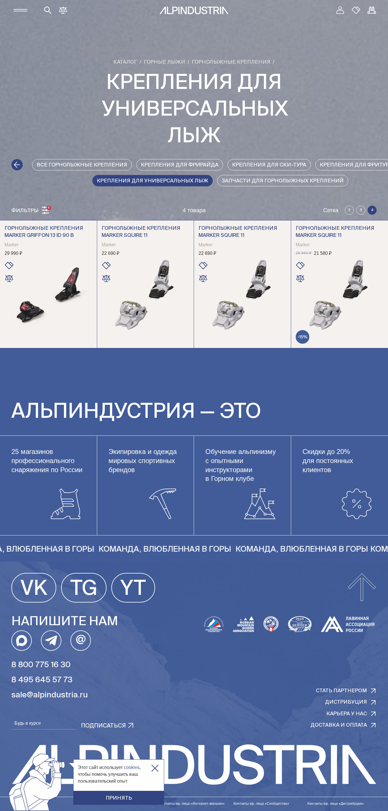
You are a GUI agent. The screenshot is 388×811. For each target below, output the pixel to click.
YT (133, 589)
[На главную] (194, 10)
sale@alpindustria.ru (49, 695)
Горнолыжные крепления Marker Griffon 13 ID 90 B (44, 232)
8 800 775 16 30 (40, 665)
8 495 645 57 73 (41, 680)
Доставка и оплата (338, 725)
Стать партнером (341, 690)
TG (83, 589)
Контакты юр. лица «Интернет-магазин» (192, 804)
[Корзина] (372, 10)
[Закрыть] (154, 768)
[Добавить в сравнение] (9, 278)
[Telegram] (51, 640)
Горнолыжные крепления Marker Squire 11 (141, 232)
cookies (131, 767)
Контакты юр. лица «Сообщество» (261, 804)
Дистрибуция (346, 702)
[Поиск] (48, 10)
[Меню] (20, 10)
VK (33, 589)
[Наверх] (362, 587)
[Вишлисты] (356, 10)
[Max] (21, 640)
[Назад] (17, 164)
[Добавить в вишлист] (9, 265)
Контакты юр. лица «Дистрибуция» (335, 804)
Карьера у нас (346, 713)
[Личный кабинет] (340, 10)
